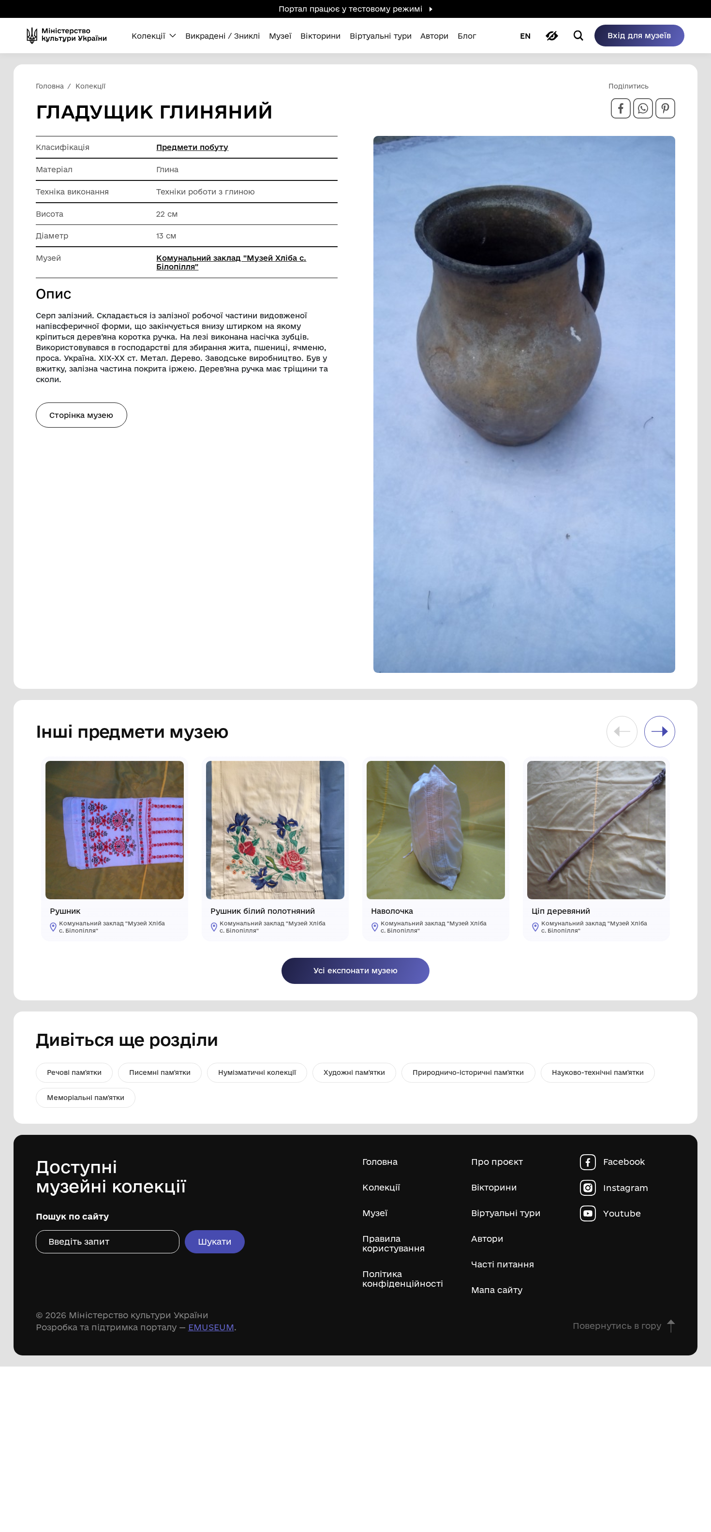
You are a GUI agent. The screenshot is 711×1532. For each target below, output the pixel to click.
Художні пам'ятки (354, 1072)
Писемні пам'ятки (160, 1072)
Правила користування (393, 1243)
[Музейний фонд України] (70, 35)
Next (659, 731)
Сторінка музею (81, 415)
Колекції (381, 1187)
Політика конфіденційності (402, 1278)
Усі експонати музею (355, 970)
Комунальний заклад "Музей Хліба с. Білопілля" (231, 262)
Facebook (624, 1161)
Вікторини (494, 1187)
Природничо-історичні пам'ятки (468, 1072)
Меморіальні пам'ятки (85, 1097)
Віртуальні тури (506, 1213)
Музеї (374, 1213)
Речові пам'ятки (74, 1072)
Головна (380, 1161)
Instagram (625, 1187)
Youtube (622, 1213)
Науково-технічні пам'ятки (598, 1072)
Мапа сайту (496, 1289)
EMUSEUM (211, 1327)
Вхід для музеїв (639, 35)
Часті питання (502, 1264)
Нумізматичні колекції (257, 1072)
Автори (487, 1238)
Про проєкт (497, 1161)
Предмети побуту (192, 147)
